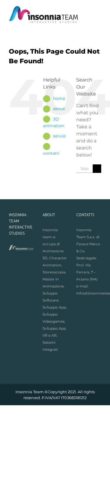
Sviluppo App (54, 307)
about (59, 108)
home (59, 98)
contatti (51, 153)
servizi (59, 136)
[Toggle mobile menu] (99, 9)
